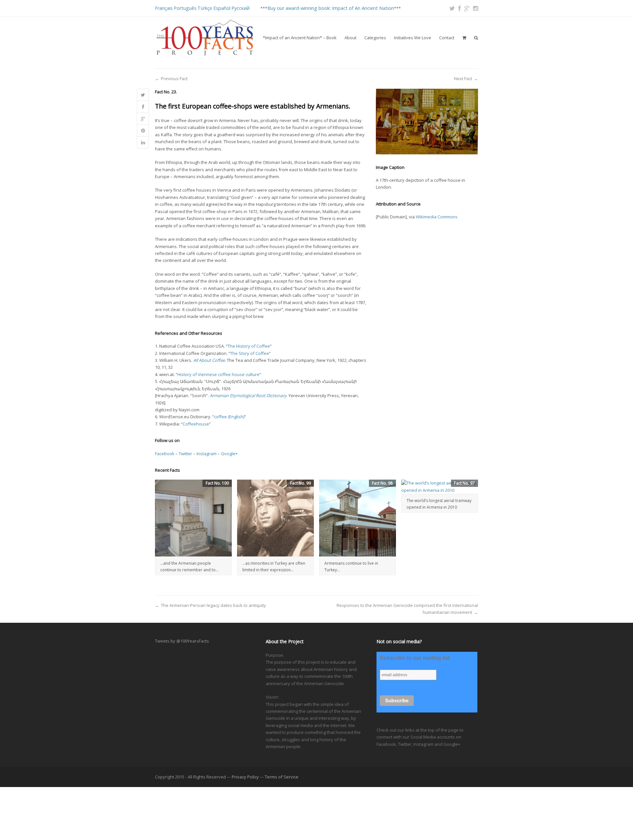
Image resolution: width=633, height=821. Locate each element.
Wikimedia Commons (437, 217)
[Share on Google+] (143, 119)
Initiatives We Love (412, 38)
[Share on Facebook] (143, 107)
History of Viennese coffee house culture (218, 374)
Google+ (229, 454)
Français (164, 8)
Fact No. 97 (464, 483)
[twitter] (452, 8)
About (350, 38)
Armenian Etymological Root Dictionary (248, 395)
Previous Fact (174, 78)
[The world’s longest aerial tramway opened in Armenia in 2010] (439, 487)
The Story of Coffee (249, 353)
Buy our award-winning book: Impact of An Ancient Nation (330, 8)
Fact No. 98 (382, 483)
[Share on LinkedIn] (143, 142)
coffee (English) (229, 417)
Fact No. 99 (300, 483)
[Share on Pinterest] (143, 131)
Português (185, 8)
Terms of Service (281, 777)
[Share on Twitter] (143, 95)
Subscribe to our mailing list (415, 658)
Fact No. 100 (217, 483)
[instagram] (475, 8)
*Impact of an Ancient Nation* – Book (300, 38)
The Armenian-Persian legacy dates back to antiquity (213, 605)
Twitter (185, 454)
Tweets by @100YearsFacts (182, 641)
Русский (240, 8)
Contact (446, 38)
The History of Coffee (248, 346)
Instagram (206, 454)
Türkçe (204, 8)
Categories (375, 38)
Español (221, 8)
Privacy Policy (245, 777)
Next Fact (463, 78)
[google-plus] (467, 8)
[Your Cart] (464, 37)
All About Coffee (209, 360)
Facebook (164, 454)
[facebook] (459, 8)
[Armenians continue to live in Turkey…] (357, 518)
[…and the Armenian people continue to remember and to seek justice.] (193, 518)
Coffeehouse (196, 424)
